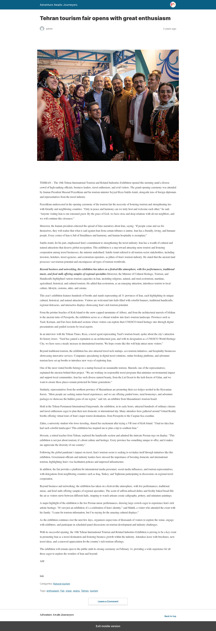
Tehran (85, 590)
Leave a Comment (108, 601)
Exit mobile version (108, 626)
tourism (94, 590)
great (69, 590)
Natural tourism (61, 583)
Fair (62, 590)
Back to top (170, 616)
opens (76, 590)
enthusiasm (53, 590)
